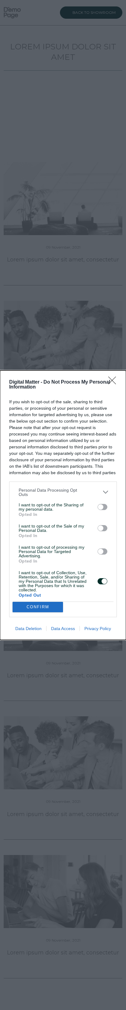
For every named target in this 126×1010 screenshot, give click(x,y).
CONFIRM (38, 607)
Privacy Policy (97, 628)
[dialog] (63, 505)
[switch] (102, 507)
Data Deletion (28, 628)
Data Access (63, 628)
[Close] (114, 382)
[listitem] (63, 492)
